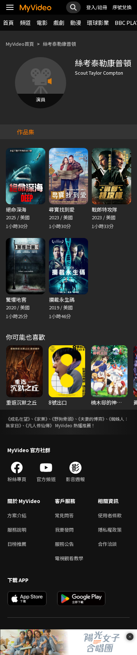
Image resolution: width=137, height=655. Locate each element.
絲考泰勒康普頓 (59, 43)
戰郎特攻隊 (104, 209)
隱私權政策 (110, 529)
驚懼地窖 (16, 299)
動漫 (75, 22)
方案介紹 (16, 515)
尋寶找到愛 (62, 209)
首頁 (8, 22)
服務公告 (64, 543)
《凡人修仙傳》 (40, 425)
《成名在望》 (18, 419)
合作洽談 (107, 543)
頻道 (25, 22)
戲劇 (58, 22)
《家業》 (40, 419)
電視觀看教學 (69, 558)
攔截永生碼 (62, 299)
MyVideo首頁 (20, 43)
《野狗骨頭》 (63, 419)
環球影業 (98, 22)
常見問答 (64, 515)
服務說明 (16, 529)
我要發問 (64, 529)
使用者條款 (110, 515)
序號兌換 (122, 7)
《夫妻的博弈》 (91, 419)
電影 (42, 22)
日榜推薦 (16, 543)
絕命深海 (16, 209)
